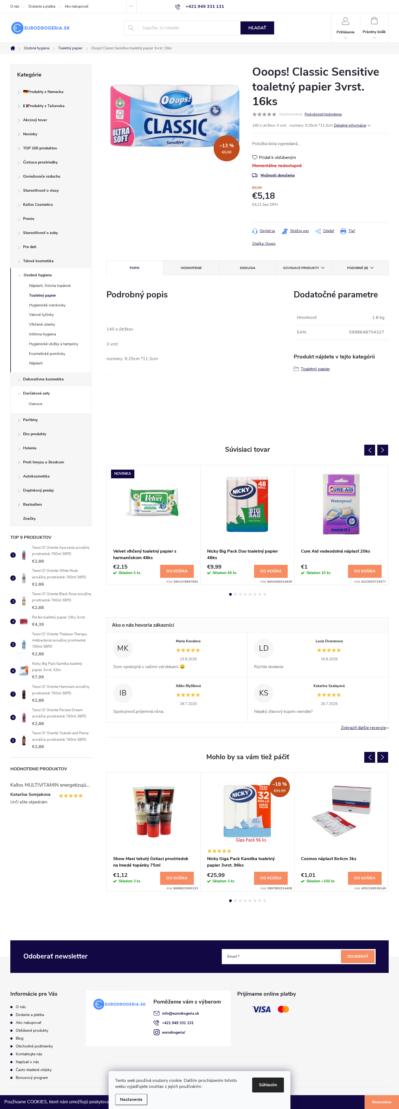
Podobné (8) (357, 268)
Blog (19, 1038)
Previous (369, 450)
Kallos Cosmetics (38, 204)
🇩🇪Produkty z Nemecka (43, 91)
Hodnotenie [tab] (191, 268)
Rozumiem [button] (381, 1102)
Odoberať (358, 956)
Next (382, 450)
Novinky (30, 134)
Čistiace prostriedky (40, 162)
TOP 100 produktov (40, 148)
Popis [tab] (135, 268)
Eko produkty (34, 434)
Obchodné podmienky (34, 1046)
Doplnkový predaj (38, 490)
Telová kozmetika (38, 261)
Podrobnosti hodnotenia (323, 114)
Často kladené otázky (34, 1069)
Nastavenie (131, 1099)
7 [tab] (259, 594)
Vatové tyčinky (41, 314)
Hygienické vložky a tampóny (53, 344)
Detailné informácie (350, 125)
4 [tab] (245, 594)
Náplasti (36, 363)
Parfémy (30, 419)
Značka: (264, 243)
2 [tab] (235, 594)
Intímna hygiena (42, 334)
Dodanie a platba (41, 6)
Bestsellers (32, 504)
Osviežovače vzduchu (41, 176)
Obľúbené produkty (32, 1030)
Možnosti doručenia (278, 175)
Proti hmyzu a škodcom (43, 462)
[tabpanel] (154, 525)
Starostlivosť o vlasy (41, 190)
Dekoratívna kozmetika (43, 379)
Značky (29, 518)
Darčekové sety (36, 393)
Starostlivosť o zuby (40, 232)
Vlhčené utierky (42, 324)
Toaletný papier (42, 295)
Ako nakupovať (76, 6)
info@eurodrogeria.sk (180, 1013)
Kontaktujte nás (29, 1054)
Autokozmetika (36, 476)
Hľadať (257, 28)
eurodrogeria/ (173, 1032)
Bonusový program (32, 1077)
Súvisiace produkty (301, 268)
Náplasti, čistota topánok (50, 285)
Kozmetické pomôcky (47, 353)
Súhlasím (268, 1085)
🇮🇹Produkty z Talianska (44, 105)
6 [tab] (255, 594)
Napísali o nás (27, 1062)
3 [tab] (240, 594)
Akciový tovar (35, 120)
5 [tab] (250, 594)
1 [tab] (230, 594)
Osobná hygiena (38, 275)
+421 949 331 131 (178, 1022)
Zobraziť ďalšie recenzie (363, 728)
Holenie (29, 448)
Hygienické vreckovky (47, 305)
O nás (14, 6)
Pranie (28, 218)
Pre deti (29, 246)
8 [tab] (264, 594)
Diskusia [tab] (247, 268)
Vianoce (35, 403)
